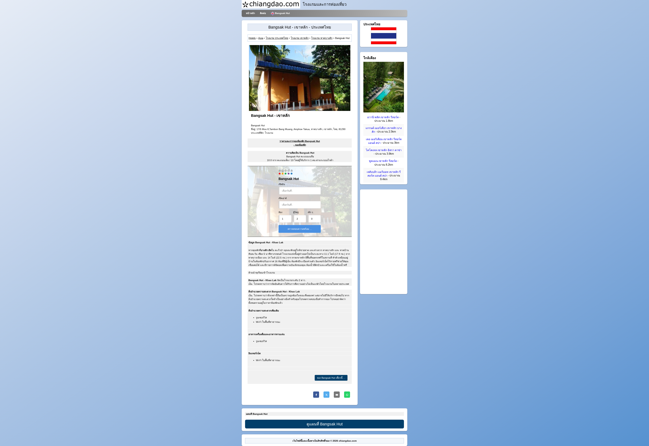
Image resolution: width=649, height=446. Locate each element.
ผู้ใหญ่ (296, 212)
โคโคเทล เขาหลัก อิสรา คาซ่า (384, 150)
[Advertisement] (383, 241)
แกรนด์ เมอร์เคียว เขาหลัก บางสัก (384, 130)
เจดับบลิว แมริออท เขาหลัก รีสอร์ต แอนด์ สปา (384, 173)
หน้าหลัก (250, 13)
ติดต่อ (263, 13)
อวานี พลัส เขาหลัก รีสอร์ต (383, 117)
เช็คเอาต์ (283, 198)
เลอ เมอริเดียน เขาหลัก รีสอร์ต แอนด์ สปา (384, 141)
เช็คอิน (282, 184)
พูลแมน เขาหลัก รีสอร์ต (383, 161)
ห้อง (280, 212)
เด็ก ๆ (310, 212)
